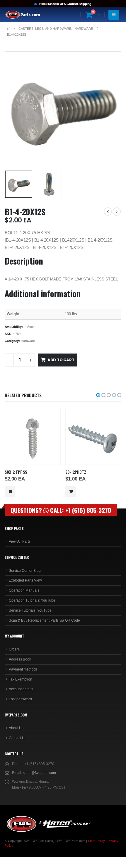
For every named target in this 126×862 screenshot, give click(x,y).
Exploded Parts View (25, 580)
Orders (14, 649)
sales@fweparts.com (39, 773)
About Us (16, 728)
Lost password (20, 699)
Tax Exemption (20, 679)
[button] (12, 109)
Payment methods (23, 669)
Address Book (20, 659)
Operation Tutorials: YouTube (32, 600)
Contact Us (17, 738)
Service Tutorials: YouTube (30, 610)
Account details (21, 689)
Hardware (28, 341)
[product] (32, 436)
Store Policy (96, 841)
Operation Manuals (24, 590)
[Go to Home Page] (8, 29)
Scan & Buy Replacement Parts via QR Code (44, 620)
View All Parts (19, 541)
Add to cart (60, 360)
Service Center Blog (25, 571)
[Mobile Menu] (113, 15)
